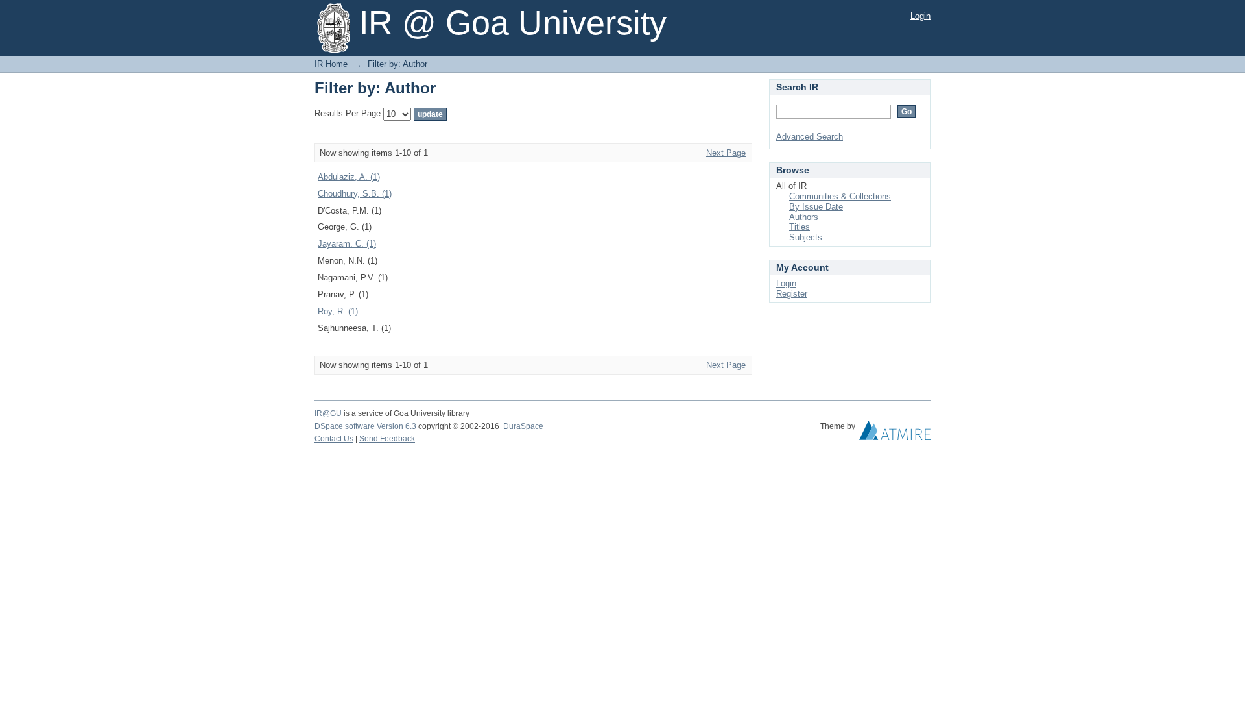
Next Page (726, 153)
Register (791, 294)
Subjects (805, 237)
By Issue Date (816, 207)
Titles (799, 227)
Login (920, 16)
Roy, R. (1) (338, 311)
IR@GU (329, 413)
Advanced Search (809, 136)
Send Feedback (387, 438)
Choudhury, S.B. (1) (355, 194)
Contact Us (333, 438)
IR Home (331, 64)
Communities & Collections (840, 196)
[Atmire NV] (895, 433)
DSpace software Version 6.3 (366, 426)
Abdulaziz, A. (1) (349, 177)
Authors (803, 217)
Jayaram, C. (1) (347, 244)
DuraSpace (523, 426)
